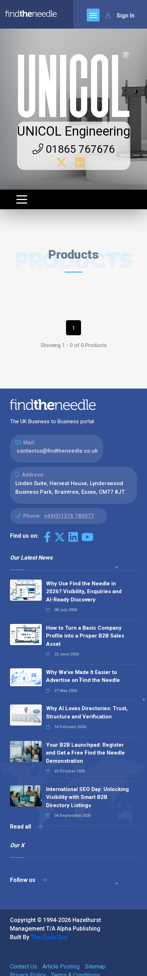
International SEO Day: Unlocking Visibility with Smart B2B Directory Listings (87, 797)
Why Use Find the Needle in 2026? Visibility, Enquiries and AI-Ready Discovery (84, 591)
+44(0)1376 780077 (69, 516)
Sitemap (95, 966)
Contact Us (23, 966)
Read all (21, 826)
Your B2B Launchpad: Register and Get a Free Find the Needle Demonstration (85, 753)
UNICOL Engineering (73, 131)
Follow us (23, 880)
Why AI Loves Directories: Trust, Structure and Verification (87, 712)
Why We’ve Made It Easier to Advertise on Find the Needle (83, 676)
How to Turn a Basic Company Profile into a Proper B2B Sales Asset (85, 636)
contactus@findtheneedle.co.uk (57, 451)
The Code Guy (49, 937)
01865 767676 (79, 149)
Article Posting (61, 966)
